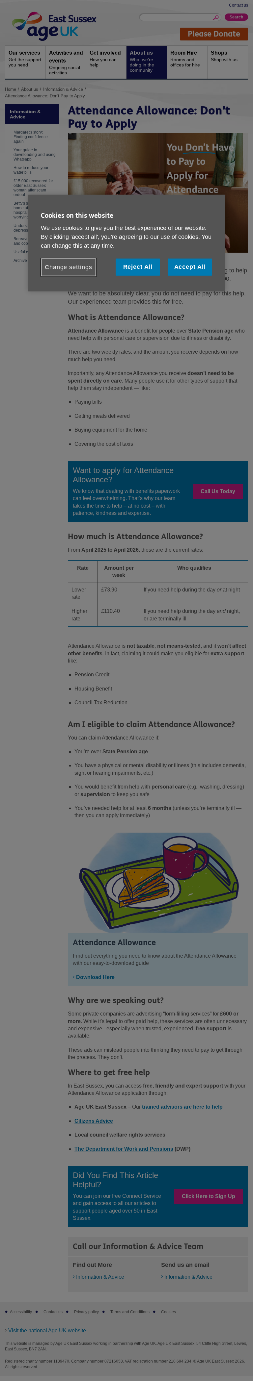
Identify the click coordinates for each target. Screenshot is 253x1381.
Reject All (138, 267)
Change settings (68, 267)
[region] (126, 242)
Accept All (190, 267)
